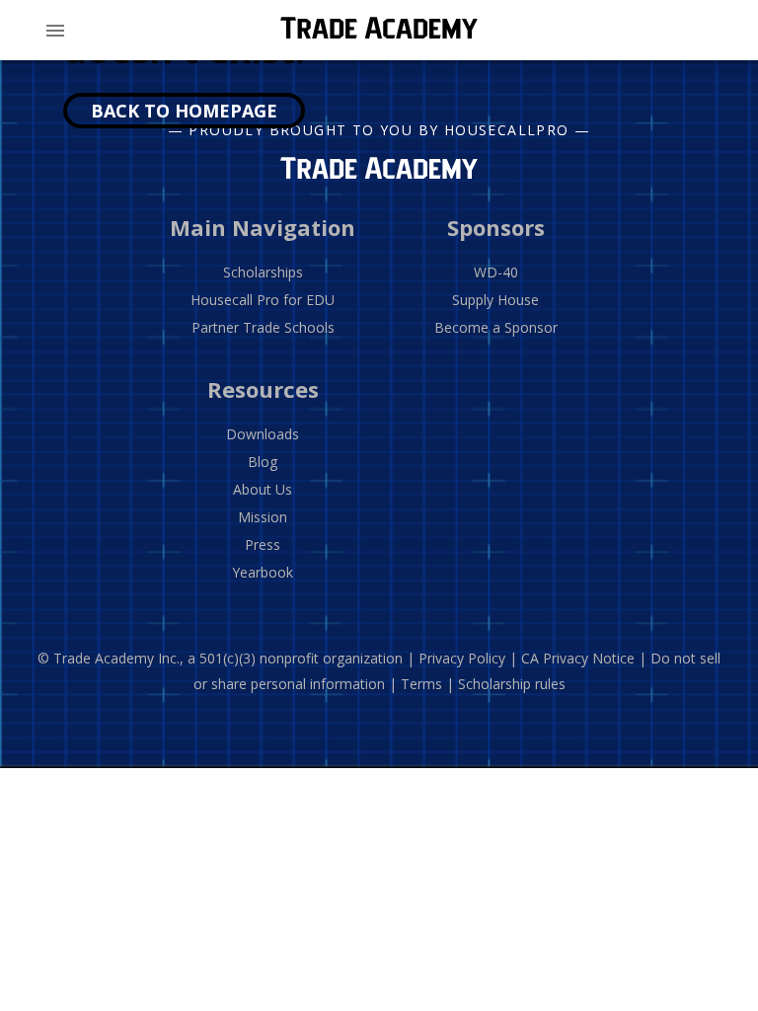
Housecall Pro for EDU (262, 299)
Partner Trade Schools (263, 327)
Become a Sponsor (496, 327)
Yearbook (262, 572)
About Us (262, 489)
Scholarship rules (512, 683)
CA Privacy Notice (578, 658)
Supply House (495, 299)
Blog (262, 461)
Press (262, 544)
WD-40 (496, 272)
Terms (421, 683)
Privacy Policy (461, 658)
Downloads (262, 434)
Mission (262, 516)
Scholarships (263, 272)
